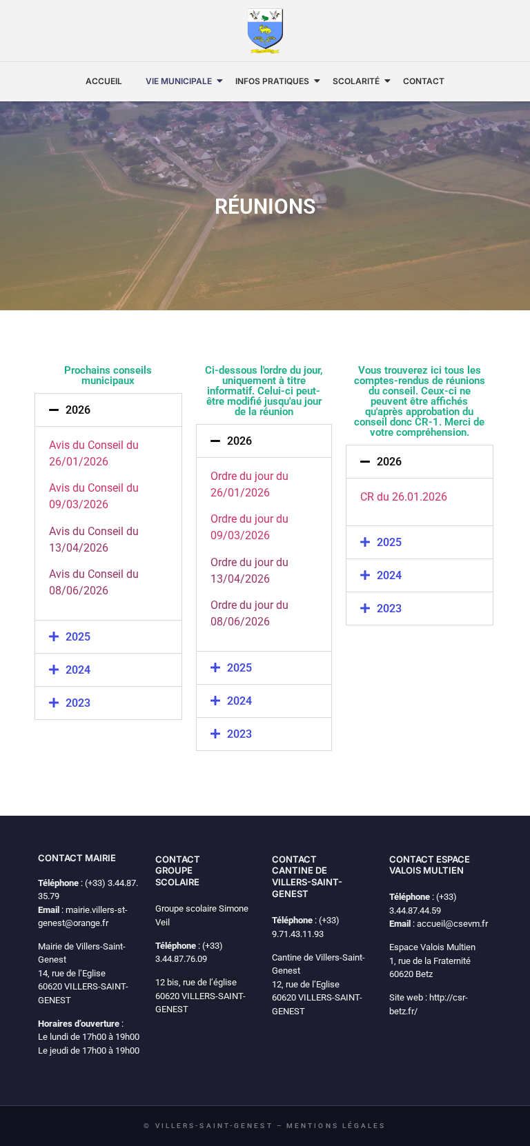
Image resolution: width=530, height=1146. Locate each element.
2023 (78, 703)
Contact (423, 81)
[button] (108, 410)
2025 (78, 636)
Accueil (104, 81)
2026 (78, 409)
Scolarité (356, 81)
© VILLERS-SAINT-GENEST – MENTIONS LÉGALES (265, 1125)
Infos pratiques (272, 81)
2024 (78, 669)
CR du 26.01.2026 (403, 496)
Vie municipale (179, 81)
